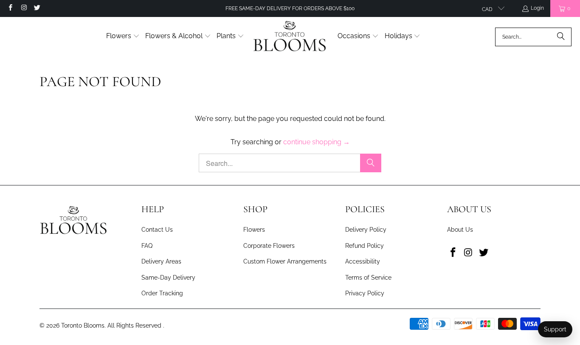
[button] (123, 36)
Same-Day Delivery (168, 277)
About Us (460, 229)
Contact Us (157, 229)
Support (555, 329)
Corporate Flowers (269, 245)
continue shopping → (316, 142)
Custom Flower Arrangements (285, 261)
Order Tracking (162, 293)
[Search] (561, 37)
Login (537, 8)
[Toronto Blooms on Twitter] (36, 8)
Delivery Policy (365, 229)
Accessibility (362, 261)
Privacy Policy (364, 293)
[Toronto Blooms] (291, 36)
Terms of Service (368, 277)
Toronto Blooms (82, 325)
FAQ (146, 245)
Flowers (254, 229)
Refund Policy (364, 245)
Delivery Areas (161, 261)
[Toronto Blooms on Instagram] (23, 8)
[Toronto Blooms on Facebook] (10, 8)
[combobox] (533, 37)
